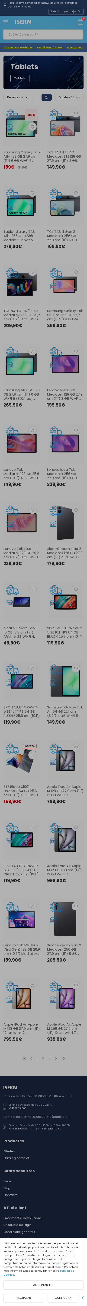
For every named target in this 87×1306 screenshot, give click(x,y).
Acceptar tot (43, 1285)
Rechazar (23, 1298)
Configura (63, 1298)
